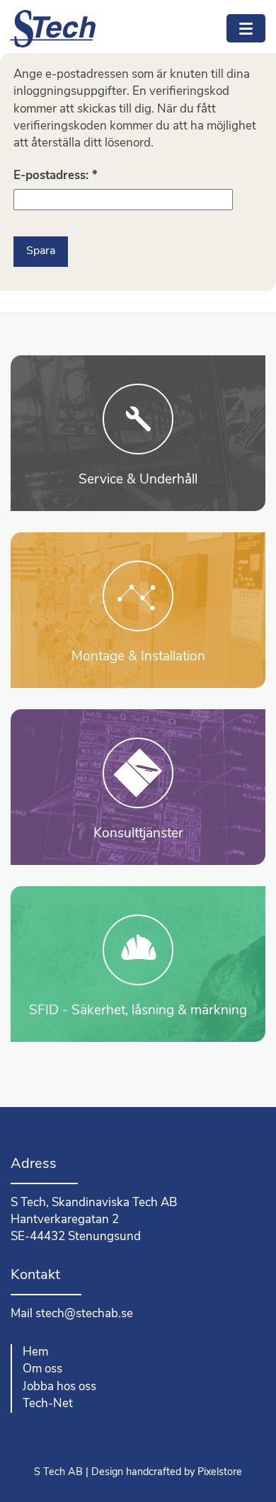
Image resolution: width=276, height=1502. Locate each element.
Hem (35, 1352)
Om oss (42, 1369)
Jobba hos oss (59, 1387)
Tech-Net (48, 1404)
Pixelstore (219, 1472)
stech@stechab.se (84, 1314)
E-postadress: (55, 176)
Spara (40, 251)
